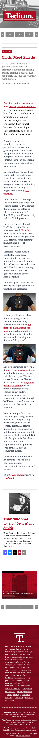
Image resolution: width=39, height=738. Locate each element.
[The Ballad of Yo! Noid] (19, 34)
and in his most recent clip (20, 370)
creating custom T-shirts (22, 106)
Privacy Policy (13, 694)
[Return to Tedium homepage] (19, 16)
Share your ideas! (24, 691)
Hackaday (17, 474)
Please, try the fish (23, 735)
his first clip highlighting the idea (17, 328)
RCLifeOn (24, 230)
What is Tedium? (12, 688)
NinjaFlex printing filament (18, 384)
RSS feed (19, 697)
